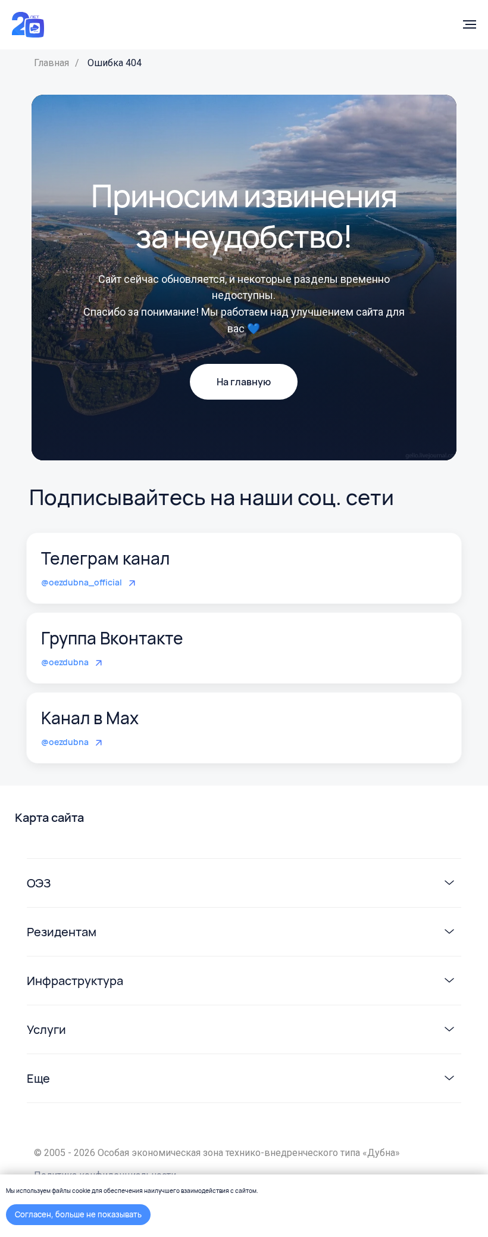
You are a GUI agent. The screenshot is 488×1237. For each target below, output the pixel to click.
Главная (51, 62)
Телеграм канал (105, 558)
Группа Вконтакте (112, 638)
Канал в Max (90, 717)
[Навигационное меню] (469, 24)
